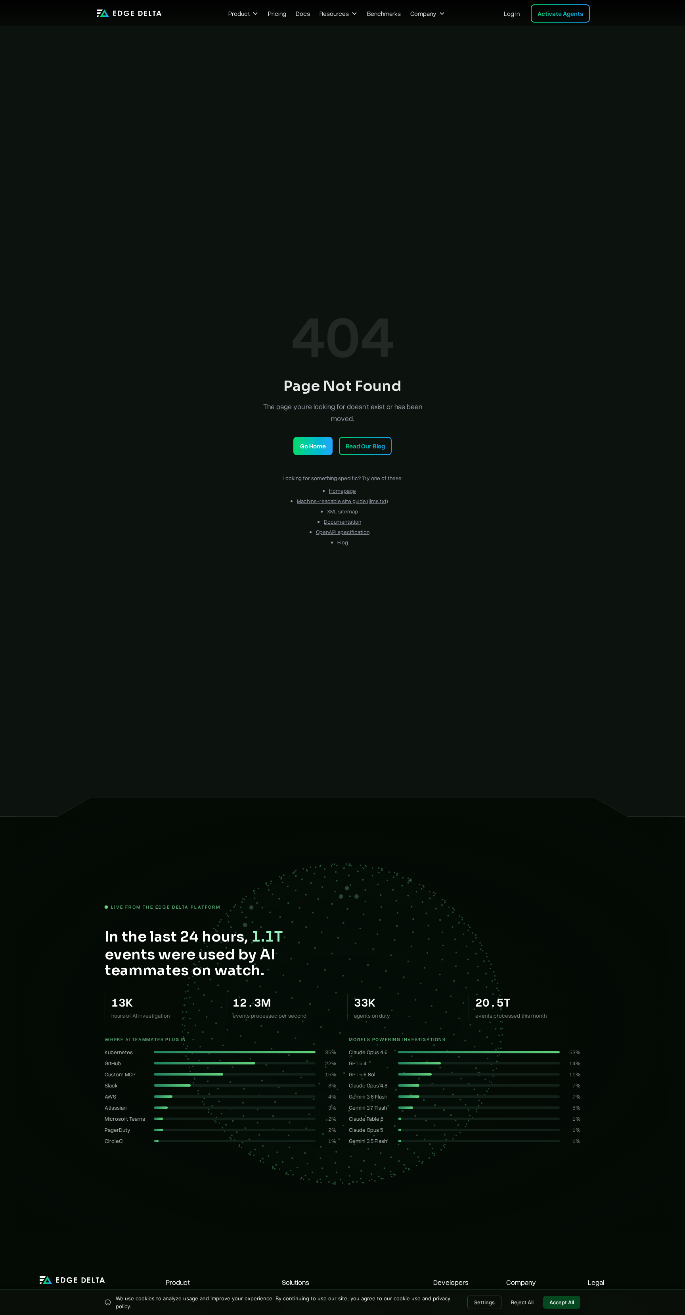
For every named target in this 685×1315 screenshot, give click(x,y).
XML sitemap (342, 511)
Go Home (313, 446)
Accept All (561, 1302)
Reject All (522, 1302)
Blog (342, 542)
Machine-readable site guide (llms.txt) (342, 501)
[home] (129, 13)
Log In (512, 13)
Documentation (342, 521)
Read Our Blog (365, 446)
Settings (484, 1302)
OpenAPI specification (342, 531)
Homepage (342, 490)
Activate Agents (560, 13)
